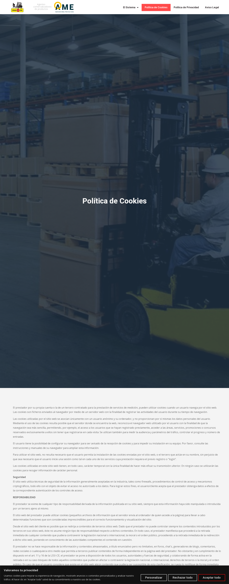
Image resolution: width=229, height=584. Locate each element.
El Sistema (129, 7)
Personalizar (153, 577)
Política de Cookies (156, 7)
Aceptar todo (212, 577)
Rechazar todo (183, 577)
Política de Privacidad (186, 7)
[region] (114, 574)
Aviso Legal (212, 7)
